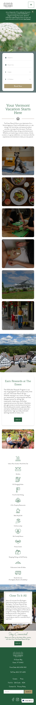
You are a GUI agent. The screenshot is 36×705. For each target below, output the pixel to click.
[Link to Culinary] (18, 191)
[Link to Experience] (18, 315)
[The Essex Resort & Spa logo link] (18, 654)
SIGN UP (17, 643)
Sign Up (18, 420)
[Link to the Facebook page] (13, 699)
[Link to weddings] (18, 284)
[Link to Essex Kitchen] (18, 222)
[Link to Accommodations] (18, 160)
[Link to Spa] (18, 253)
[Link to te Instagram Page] (17, 699)
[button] (31, 5)
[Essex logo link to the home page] (7, 4)
